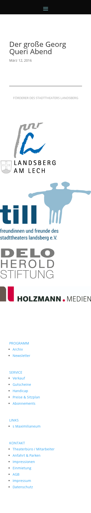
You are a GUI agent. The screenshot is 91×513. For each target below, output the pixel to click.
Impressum (22, 480)
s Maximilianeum (27, 426)
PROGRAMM (19, 343)
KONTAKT (17, 443)
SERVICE (15, 372)
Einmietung (22, 468)
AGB (16, 474)
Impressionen (24, 461)
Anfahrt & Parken (27, 455)
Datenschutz (23, 487)
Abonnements (24, 403)
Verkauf (19, 378)
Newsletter (21, 355)
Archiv (18, 349)
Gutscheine (22, 384)
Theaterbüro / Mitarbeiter (34, 449)
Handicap (20, 390)
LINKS (14, 420)
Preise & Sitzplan (26, 397)
